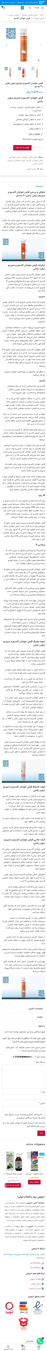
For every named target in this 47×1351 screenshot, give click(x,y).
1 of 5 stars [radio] (31, 1056)
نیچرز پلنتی (31, 168)
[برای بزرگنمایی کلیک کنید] (38, 60)
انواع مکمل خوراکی (29, 15)
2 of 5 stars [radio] (29, 1056)
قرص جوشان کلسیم (22, 18)
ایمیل (42, 1103)
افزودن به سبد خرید (22, 147)
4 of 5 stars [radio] (25, 1056)
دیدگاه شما (39, 1062)
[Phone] (40, 1341)
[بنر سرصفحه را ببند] (3, 2)
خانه (41, 15)
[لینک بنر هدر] (27, 2)
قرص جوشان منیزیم (16, 160)
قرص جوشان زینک (11, 526)
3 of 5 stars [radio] (27, 1056)
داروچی (32, 208)
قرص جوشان (38, 18)
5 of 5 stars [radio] (23, 1056)
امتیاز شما (40, 1057)
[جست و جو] (29, 7)
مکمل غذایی (13, 15)
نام (43, 1092)
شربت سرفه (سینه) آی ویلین (13, 1175)
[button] (13, 1185)
